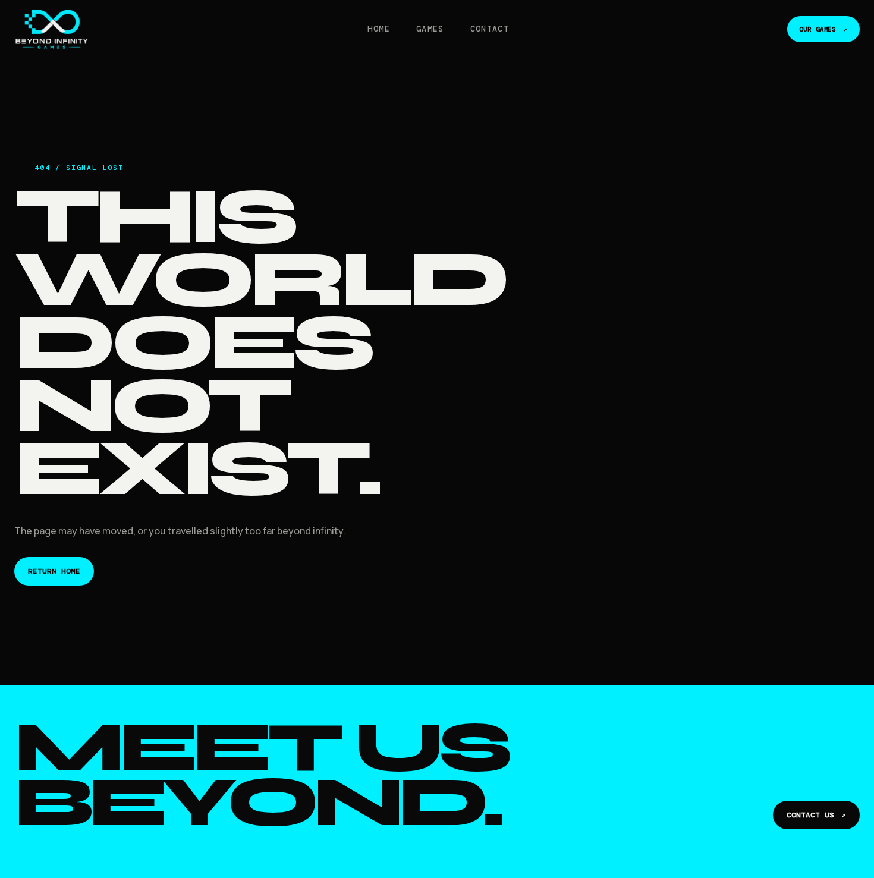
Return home (54, 571)
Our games (823, 29)
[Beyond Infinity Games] (51, 29)
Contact (489, 29)
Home (378, 29)
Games (430, 29)
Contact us (816, 815)
